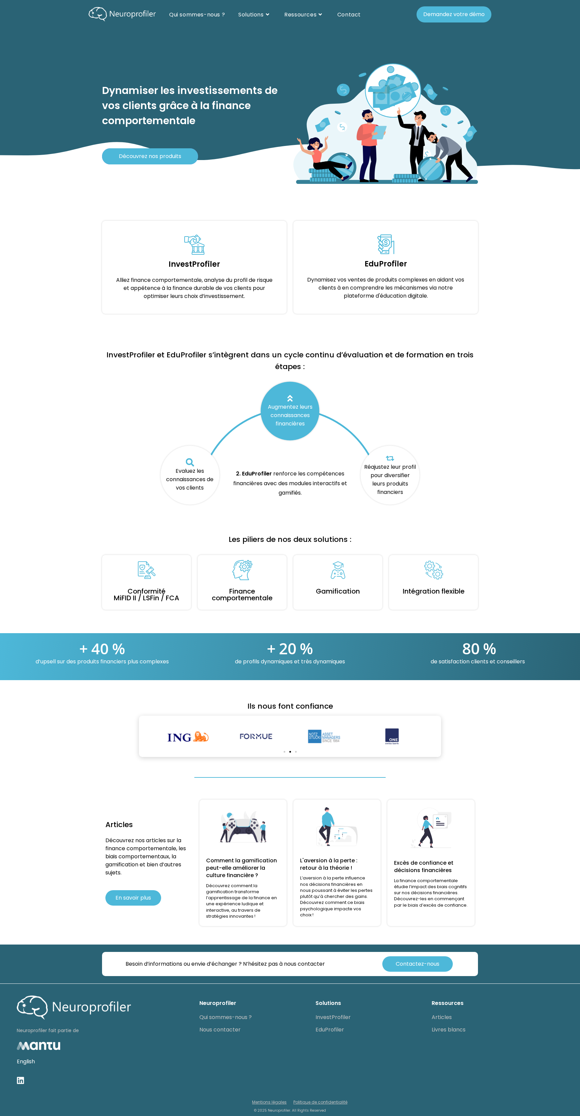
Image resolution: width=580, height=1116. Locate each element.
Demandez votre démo (454, 14)
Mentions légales (269, 1102)
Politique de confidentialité (320, 1102)
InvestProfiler (333, 1017)
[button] (284, 752)
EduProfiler (330, 1029)
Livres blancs (449, 1029)
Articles (442, 1017)
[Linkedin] (20, 1080)
